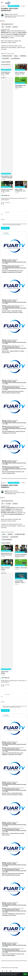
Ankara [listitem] (3, 534)
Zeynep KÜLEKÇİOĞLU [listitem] (7, 539)
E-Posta (3, 219)
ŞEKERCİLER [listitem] (23, 55)
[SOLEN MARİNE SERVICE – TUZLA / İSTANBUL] (21, 624)
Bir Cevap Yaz (5, 195)
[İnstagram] (10, 971)
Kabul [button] (25, 974)
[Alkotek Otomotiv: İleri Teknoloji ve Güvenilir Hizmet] (7, 551)
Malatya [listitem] (16, 55)
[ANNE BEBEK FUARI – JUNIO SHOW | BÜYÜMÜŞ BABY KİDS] (21, 128)
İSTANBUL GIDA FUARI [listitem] (7, 55)
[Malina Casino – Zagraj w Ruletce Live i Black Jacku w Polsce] (14, 334)
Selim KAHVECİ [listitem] (5, 58)
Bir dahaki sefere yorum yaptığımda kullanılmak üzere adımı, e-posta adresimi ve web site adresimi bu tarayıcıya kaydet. (15, 224)
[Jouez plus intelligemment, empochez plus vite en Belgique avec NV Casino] (14, 415)
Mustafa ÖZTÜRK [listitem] (14, 536)
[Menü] (2, 2)
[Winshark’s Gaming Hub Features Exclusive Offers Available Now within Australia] (14, 375)
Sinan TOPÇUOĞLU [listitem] (15, 58)
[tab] (11, 233)
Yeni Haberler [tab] (6, 233)
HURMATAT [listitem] (10, 534)
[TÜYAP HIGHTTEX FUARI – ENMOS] (7, 70)
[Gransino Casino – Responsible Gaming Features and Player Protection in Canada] (14, 294)
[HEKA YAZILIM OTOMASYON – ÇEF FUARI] (21, 187)
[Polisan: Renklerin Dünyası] (7, 565)
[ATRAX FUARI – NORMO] (7, 624)
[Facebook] (2, 971)
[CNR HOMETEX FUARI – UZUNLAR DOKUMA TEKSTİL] (7, 128)
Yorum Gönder (5, 228)
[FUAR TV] (8, 2)
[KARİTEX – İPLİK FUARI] (21, 565)
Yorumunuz (7, 202)
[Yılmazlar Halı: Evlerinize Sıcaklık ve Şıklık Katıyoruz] (7, 187)
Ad (2, 214)
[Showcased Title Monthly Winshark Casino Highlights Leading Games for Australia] (14, 254)
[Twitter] (6, 971)
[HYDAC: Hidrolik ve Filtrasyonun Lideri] (21, 70)
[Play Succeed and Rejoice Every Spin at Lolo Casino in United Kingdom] (14, 455)
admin (6, 14)
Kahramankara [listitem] (5, 536)
